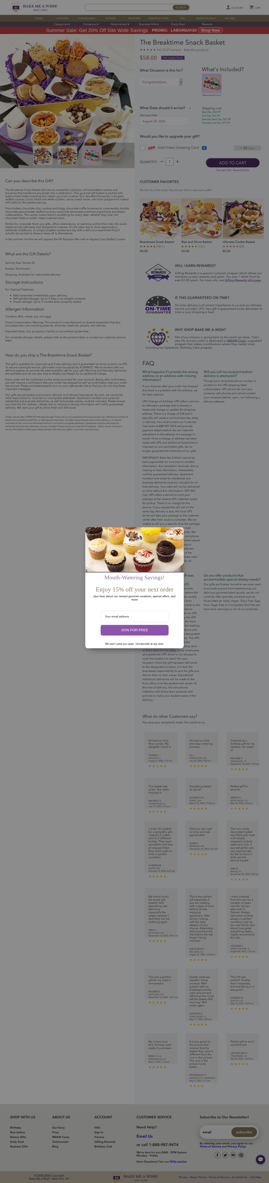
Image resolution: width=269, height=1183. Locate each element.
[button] (135, 630)
